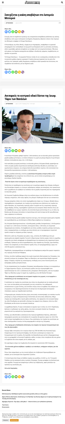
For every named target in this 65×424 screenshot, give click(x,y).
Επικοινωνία (5, 407)
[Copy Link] (19, 31)
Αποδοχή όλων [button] (14, 420)
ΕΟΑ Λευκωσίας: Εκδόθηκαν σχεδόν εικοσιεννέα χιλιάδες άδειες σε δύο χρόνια (24, 394)
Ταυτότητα (5, 405)
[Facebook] (6, 31)
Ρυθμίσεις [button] (5, 420)
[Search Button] (62, 2)
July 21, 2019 (18, 103)
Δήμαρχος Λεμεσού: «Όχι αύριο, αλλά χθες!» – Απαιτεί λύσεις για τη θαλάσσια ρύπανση (27, 401)
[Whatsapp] (12, 31)
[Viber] (22, 31)
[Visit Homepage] (32, 2)
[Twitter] (9, 31)
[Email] (16, 31)
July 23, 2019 (18, 23)
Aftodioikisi (9, 23)
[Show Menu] (3, 2)
